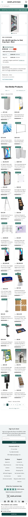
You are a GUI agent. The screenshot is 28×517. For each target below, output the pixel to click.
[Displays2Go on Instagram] (15, 501)
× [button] (26, 503)
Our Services (7, 476)
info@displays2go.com (14, 454)
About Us (7, 462)
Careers (7, 467)
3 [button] (11, 404)
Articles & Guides (7, 478)
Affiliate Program (7, 473)
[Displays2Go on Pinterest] (5, 501)
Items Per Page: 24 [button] (13, 408)
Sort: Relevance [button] (20, 90)
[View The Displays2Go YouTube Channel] (23, 501)
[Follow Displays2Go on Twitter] (19, 501)
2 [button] (9, 404)
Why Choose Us (7, 465)
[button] (25, 6)
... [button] (17, 404)
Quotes (19, 476)
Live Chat (14, 449)
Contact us (21, 60)
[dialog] (14, 509)
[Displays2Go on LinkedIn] (8, 501)
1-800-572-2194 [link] (14, 452)
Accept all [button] (14, 514)
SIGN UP (14, 442)
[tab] (11, 33)
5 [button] (15, 404)
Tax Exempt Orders (19, 473)
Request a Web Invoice (19, 478)
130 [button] (20, 404)
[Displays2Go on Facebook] (12, 501)
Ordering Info (19, 467)
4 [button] (13, 404)
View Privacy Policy (5, 509)
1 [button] (7, 404)
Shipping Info (19, 470)
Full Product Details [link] (7, 79)
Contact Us (19, 462)
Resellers (7, 470)
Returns (19, 481)
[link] (14, 41)
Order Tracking (19, 465)
